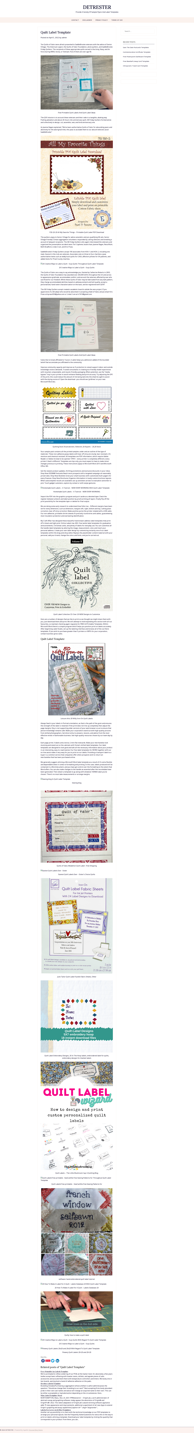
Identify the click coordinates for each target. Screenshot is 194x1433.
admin (64, 37)
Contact (75, 20)
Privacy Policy (101, 20)
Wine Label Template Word (51, 1395)
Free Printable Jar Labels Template (54, 1371)
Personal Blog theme (36, 1430)
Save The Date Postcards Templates (136, 47)
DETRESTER (97, 7)
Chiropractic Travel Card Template (135, 66)
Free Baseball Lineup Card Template (136, 61)
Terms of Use (117, 20)
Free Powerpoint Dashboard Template (137, 57)
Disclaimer (87, 20)
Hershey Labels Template (51, 1383)
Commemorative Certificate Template (136, 52)
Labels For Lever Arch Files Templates (56, 1410)
